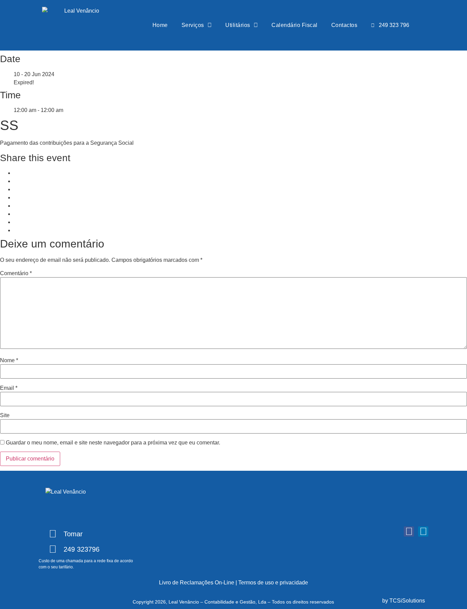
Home (160, 25)
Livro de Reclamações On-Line (196, 582)
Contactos (344, 25)
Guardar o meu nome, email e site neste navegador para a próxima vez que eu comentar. (113, 442)
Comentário (16, 273)
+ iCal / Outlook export (40, 214)
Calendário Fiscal (294, 25)
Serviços (193, 25)
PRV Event (27, 222)
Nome (9, 360)
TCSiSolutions (407, 601)
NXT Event (27, 230)
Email (8, 388)
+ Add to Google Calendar (45, 206)
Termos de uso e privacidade (273, 582)
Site (5, 415)
